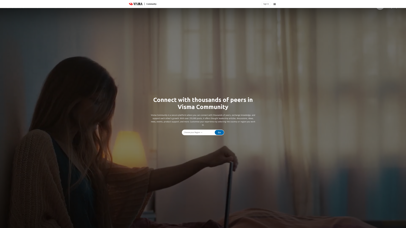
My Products (274, 4)
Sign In (266, 4)
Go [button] (219, 132)
